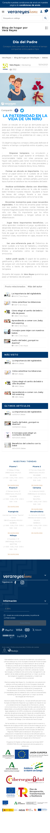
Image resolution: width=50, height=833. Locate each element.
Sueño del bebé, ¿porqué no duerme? (25, 341)
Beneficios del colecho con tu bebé (26, 444)
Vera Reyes (14, 65)
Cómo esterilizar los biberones (26, 302)
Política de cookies (32, 647)
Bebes (22, 363)
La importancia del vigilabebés (26, 293)
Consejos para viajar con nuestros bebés (28, 331)
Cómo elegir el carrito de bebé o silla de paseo (27, 311)
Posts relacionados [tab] (15, 286)
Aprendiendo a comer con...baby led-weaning (27, 321)
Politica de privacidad (18, 647)
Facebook (15, 582)
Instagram (22, 582)
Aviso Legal (6, 647)
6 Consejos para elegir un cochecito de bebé (24, 434)
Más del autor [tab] (35, 286)
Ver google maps (13, 485)
